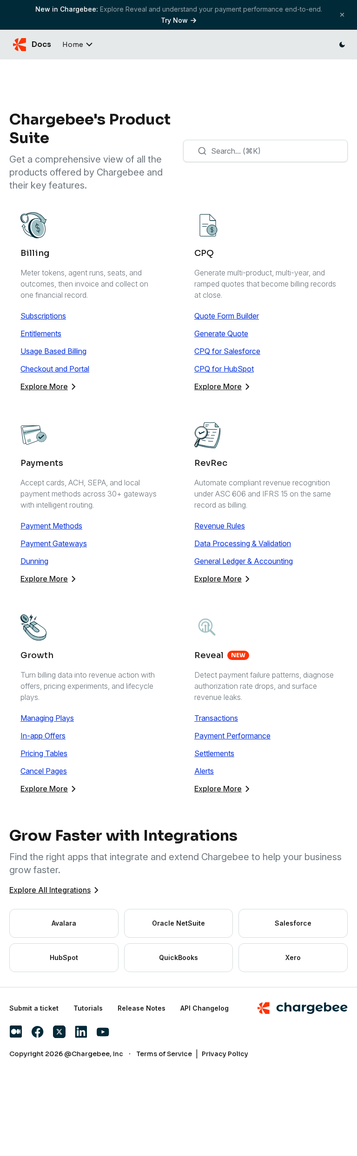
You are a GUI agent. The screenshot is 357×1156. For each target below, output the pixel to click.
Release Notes (141, 1008)
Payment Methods (51, 526)
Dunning (34, 561)
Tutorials (88, 1008)
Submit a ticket (34, 1008)
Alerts (204, 771)
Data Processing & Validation (242, 543)
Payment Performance (232, 735)
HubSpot (64, 957)
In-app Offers (43, 735)
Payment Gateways (53, 543)
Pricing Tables (43, 753)
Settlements (214, 753)
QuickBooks (178, 957)
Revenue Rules (219, 526)
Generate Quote (221, 333)
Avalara (64, 923)
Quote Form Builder (226, 316)
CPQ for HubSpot (224, 369)
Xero (293, 957)
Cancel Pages (43, 771)
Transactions (216, 718)
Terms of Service (164, 1054)
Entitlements (40, 333)
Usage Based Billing (53, 351)
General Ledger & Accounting (243, 561)
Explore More (44, 386)
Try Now (174, 20)
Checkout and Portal (54, 369)
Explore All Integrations (50, 890)
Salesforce (293, 923)
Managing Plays (47, 718)
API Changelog (204, 1008)
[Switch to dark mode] (342, 44)
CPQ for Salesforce (227, 351)
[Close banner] (342, 14)
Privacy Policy (225, 1054)
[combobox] (265, 151)
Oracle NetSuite (178, 923)
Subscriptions (43, 316)
